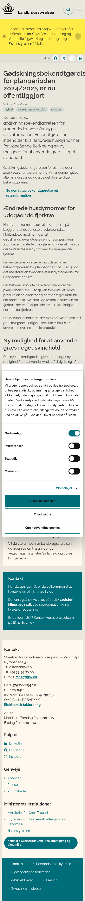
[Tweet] (64, 58)
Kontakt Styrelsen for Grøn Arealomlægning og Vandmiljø (39, 842)
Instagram (17, 756)
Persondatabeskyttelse (53, 864)
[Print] (80, 58)
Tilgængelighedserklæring (31, 872)
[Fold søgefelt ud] (68, 10)
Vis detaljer (64, 487)
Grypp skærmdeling (26, 888)
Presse (12, 785)
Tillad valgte (42, 514)
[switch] (74, 446)
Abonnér (14, 778)
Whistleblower (22, 880)
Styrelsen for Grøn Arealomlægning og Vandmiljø (36, 821)
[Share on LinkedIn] (72, 58)
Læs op (52, 880)
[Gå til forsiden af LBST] (27, 9)
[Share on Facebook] (55, 58)
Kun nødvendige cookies (42, 527)
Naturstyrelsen (18, 831)
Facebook (16, 750)
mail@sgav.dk (26, 677)
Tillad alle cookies (42, 501)
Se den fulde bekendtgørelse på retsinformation (32, 193)
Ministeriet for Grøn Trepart (27, 813)
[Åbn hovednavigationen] (81, 10)
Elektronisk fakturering (22, 705)
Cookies (17, 864)
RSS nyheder (17, 791)
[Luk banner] (78, 36)
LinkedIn (15, 743)
